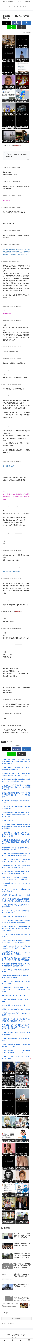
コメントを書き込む (16, 1318)
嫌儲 (4, 741)
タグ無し (11, 741)
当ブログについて (16, 1337)
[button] (21, 27)
